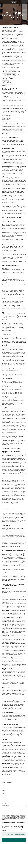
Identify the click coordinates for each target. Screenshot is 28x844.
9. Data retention (5, 81)
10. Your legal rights (6, 82)
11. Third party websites (7, 84)
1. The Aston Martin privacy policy (9, 70)
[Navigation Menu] (2, 2)
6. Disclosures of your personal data (10, 77)
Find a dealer (4, 803)
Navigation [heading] (4, 790)
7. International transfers (7, 78)
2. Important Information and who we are (11, 71)
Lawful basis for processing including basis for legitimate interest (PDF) (12, 333)
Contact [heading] (3, 793)
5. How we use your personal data (9, 75)
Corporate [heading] (4, 797)
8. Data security (5, 79)
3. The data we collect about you (9, 72)
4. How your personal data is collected (10, 74)
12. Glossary (4, 85)
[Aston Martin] (14, 2)
